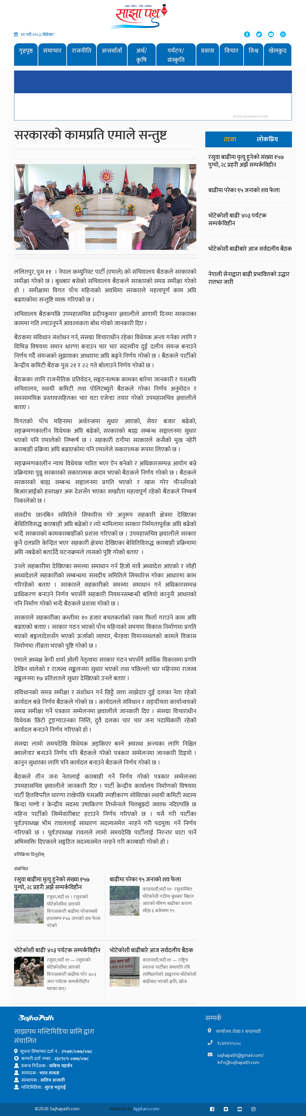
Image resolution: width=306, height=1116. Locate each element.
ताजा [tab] (230, 139)
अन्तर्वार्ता (112, 50)
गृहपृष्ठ (26, 50)
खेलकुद (278, 50)
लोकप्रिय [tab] (267, 139)
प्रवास (207, 50)
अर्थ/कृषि (141, 55)
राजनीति (81, 50)
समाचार (52, 50)
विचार (231, 50)
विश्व (253, 50)
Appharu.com (146, 1109)
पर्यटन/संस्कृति (176, 55)
